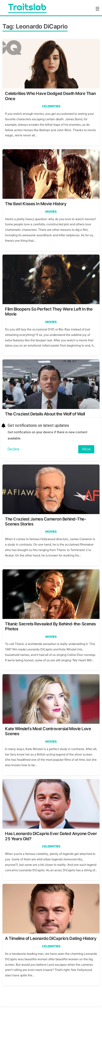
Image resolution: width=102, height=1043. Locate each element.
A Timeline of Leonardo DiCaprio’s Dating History (50, 938)
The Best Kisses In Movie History (35, 203)
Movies (51, 211)
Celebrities (51, 106)
